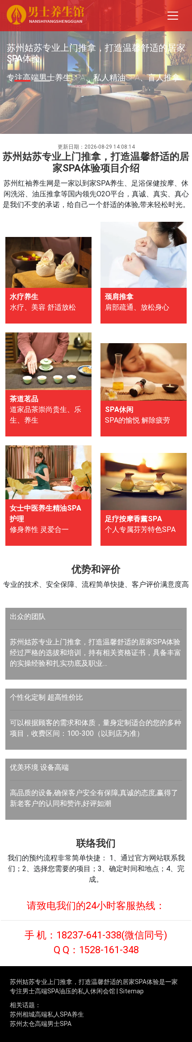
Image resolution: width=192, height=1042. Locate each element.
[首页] (45, 16)
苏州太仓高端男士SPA (40, 1023)
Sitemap (131, 991)
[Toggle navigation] (172, 16)
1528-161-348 (109, 949)
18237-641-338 (88, 935)
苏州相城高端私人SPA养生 (47, 1014)
